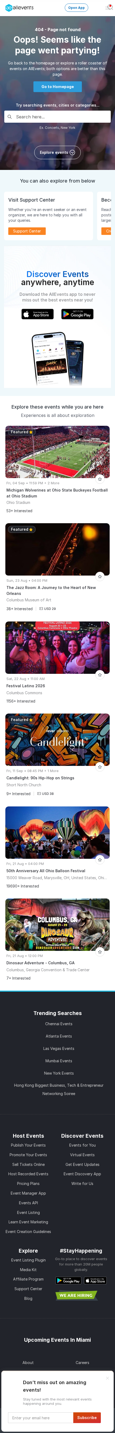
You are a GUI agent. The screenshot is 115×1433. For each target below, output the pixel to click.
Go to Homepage (57, 86)
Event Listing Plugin (28, 1260)
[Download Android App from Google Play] (68, 1280)
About (28, 1362)
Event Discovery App (82, 1174)
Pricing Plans (28, 1183)
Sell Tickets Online (28, 1164)
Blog (28, 1298)
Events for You (82, 1145)
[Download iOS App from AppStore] (95, 1280)
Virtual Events (82, 1154)
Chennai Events (58, 1023)
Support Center (28, 1288)
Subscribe (87, 1417)
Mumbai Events (58, 1061)
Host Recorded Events (28, 1174)
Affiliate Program (28, 1279)
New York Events (59, 1073)
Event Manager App (28, 1193)
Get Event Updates (82, 1164)
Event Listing (28, 1212)
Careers (82, 1362)
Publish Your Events (28, 1145)
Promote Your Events (28, 1154)
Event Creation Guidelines (28, 1231)
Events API (28, 1203)
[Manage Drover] (6, 6)
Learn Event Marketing (28, 1222)
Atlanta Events (59, 1036)
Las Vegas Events (58, 1048)
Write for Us (82, 1183)
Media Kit (28, 1269)
